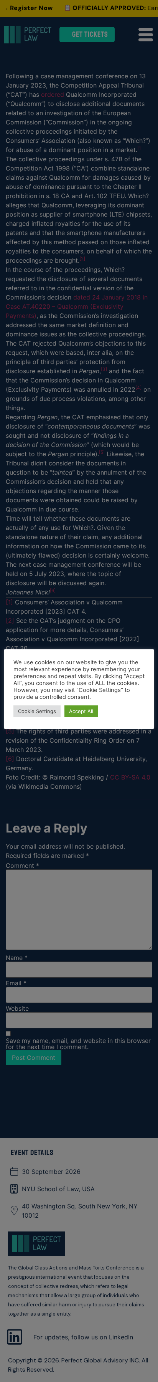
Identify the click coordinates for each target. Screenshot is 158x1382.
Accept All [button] (81, 711)
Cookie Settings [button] (37, 711)
